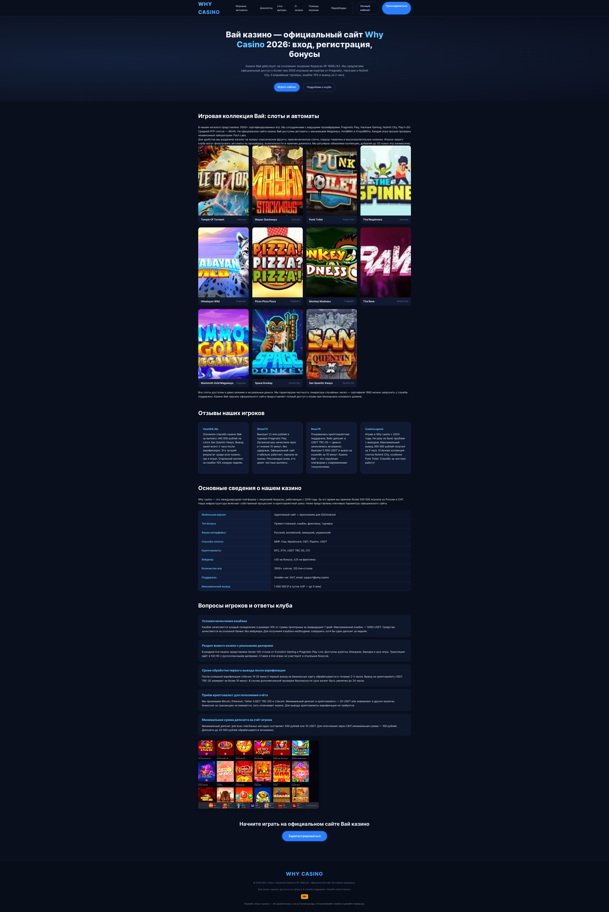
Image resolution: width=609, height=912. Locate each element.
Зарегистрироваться (304, 836)
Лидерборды (338, 8)
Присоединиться (396, 5)
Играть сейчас (287, 86)
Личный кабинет (365, 8)
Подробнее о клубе (319, 87)
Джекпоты (266, 8)
